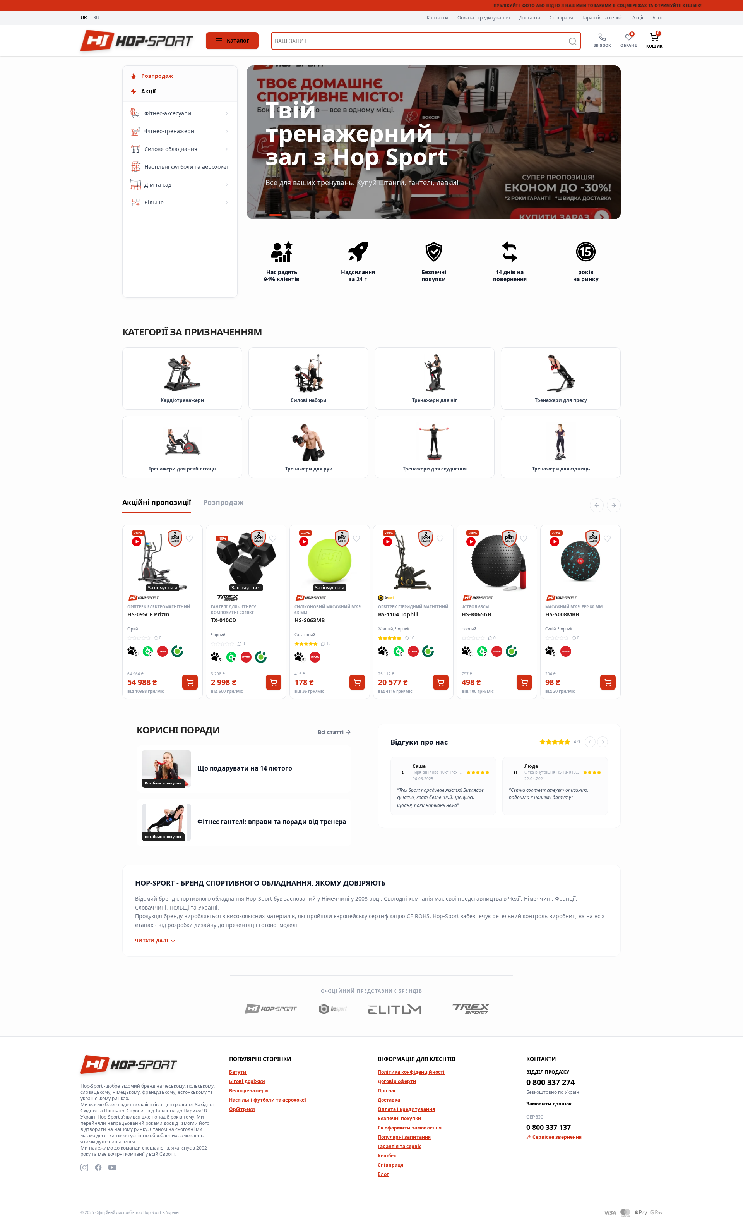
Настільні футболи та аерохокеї (267, 1100)
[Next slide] (602, 741)
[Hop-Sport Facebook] (98, 1167)
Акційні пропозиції (156, 502)
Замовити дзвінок (549, 1104)
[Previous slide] (590, 741)
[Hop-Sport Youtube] (112, 1167)
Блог (657, 18)
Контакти (437, 18)
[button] (270, 215)
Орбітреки (242, 1109)
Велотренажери (248, 1090)
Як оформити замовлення (410, 1127)
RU (96, 18)
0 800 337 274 (550, 1082)
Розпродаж (223, 502)
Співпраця (561, 18)
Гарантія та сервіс (602, 18)
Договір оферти (397, 1081)
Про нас (387, 1090)
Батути (238, 1072)
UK (83, 18)
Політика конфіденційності (411, 1072)
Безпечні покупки (399, 1118)
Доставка (529, 18)
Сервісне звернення (557, 1137)
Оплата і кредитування (483, 18)
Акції (637, 18)
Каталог (238, 40)
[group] (434, 142)
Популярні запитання (404, 1137)
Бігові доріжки (247, 1081)
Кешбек (387, 1155)
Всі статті (331, 732)
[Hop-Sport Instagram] (84, 1167)
